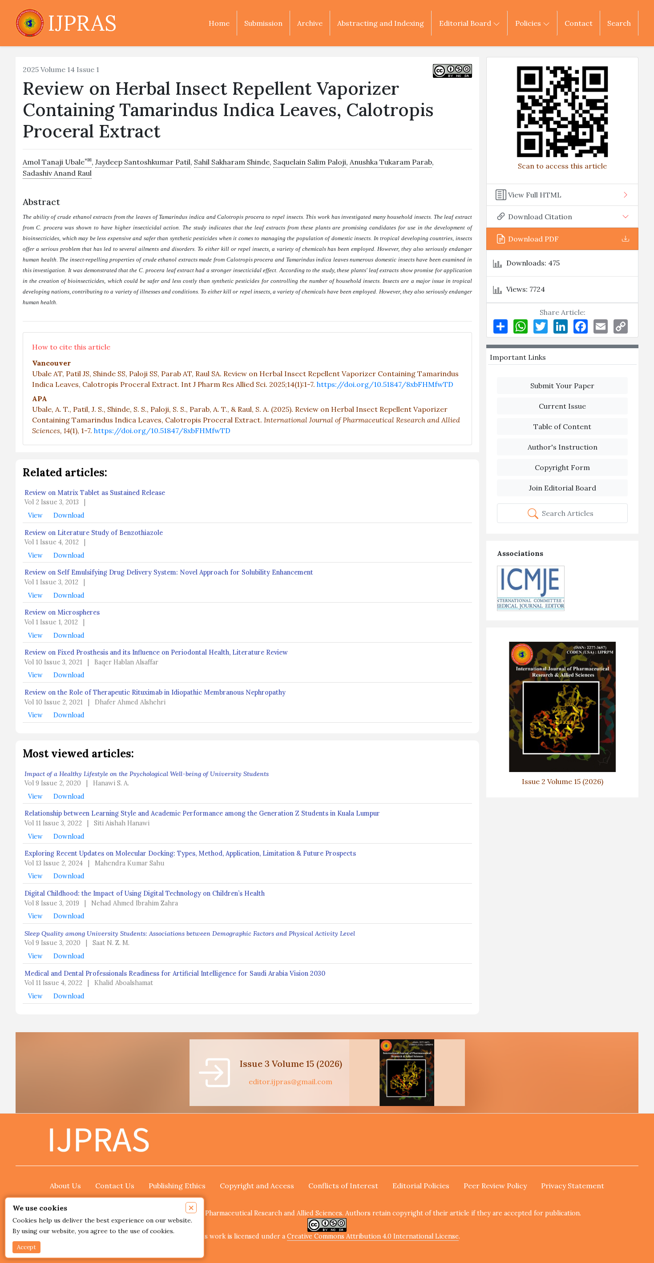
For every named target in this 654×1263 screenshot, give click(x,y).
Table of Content (562, 426)
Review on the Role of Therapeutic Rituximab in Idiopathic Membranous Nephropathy (155, 692)
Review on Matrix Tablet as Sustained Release (94, 493)
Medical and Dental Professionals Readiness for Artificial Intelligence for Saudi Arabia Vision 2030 (174, 973)
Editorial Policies (420, 1185)
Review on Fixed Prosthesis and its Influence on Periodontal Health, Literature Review (156, 652)
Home (219, 23)
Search (619, 23)
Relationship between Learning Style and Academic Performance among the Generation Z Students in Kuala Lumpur (202, 813)
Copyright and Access (257, 1185)
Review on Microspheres (62, 612)
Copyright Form (562, 467)
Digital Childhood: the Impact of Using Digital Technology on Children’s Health (144, 893)
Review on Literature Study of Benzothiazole (93, 533)
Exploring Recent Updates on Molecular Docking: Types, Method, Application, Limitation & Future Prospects (190, 853)
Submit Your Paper (562, 385)
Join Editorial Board (562, 487)
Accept (26, 1247)
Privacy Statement (572, 1185)
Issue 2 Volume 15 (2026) (562, 780)
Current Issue (562, 406)
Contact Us (114, 1185)
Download (69, 515)
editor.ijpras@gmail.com (290, 1081)
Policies (529, 23)
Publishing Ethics (177, 1185)
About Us (65, 1185)
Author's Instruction (562, 446)
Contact (579, 23)
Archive (310, 23)
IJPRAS (82, 22)
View (36, 515)
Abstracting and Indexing (380, 23)
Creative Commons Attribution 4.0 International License (373, 1236)
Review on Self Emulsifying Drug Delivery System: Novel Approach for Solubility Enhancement (168, 572)
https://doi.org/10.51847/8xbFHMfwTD (385, 384)
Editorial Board (466, 23)
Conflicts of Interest (343, 1185)
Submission (263, 23)
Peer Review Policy (495, 1185)
